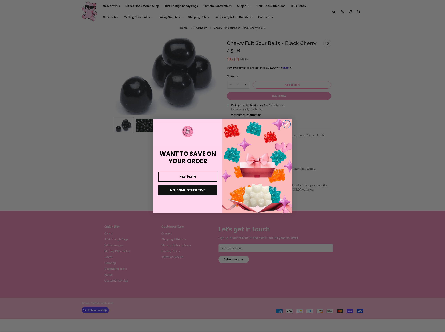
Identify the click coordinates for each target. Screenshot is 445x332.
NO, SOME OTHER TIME (187, 190)
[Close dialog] (287, 124)
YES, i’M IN (188, 176)
